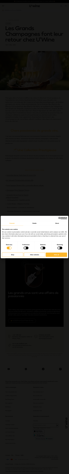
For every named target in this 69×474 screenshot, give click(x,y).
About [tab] (57, 223)
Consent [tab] (11, 223)
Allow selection (34, 254)
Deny (12, 254)
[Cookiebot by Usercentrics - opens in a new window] (59, 218)
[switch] (26, 248)
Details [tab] (34, 223)
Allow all (56, 254)
